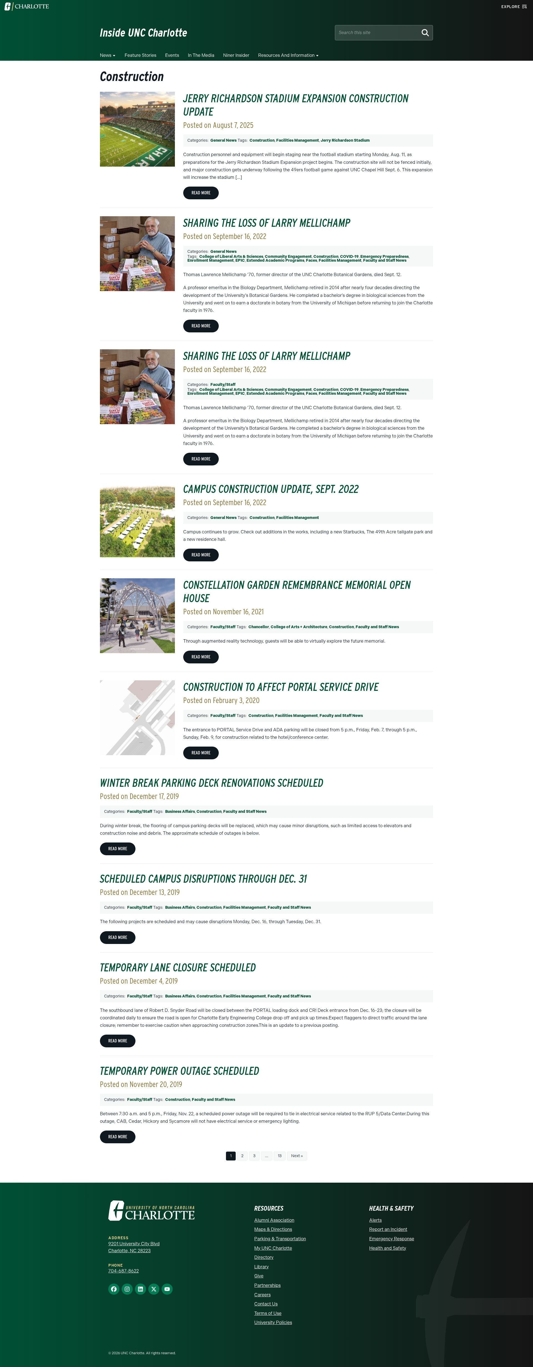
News (105, 55)
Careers (262, 1294)
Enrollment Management (210, 260)
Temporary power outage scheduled (179, 1071)
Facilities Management (297, 140)
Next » (297, 1156)
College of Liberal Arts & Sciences (231, 256)
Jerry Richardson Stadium (345, 140)
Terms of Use (267, 1313)
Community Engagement (288, 256)
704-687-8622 (123, 1271)
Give (258, 1276)
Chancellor (258, 627)
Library (261, 1266)
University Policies (273, 1322)
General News (223, 140)
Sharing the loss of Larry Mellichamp (266, 223)
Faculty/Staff (222, 384)
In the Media (201, 55)
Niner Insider (236, 55)
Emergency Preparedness (384, 256)
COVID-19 (349, 256)
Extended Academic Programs (275, 260)
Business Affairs (180, 811)
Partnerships (267, 1285)
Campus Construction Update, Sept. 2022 (271, 489)
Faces (311, 260)
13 (279, 1156)
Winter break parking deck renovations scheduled (211, 783)
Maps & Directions (273, 1229)
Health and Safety (387, 1248)
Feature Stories (140, 55)
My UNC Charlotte (273, 1248)
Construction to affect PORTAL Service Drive (281, 687)
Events (172, 55)
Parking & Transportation (280, 1238)
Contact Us (266, 1304)
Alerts (375, 1220)
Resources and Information (286, 55)
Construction (262, 140)
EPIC (240, 260)
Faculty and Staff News (384, 260)
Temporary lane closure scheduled (178, 967)
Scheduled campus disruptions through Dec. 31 (203, 878)
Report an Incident (388, 1229)
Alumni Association (274, 1220)
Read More (201, 192)
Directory (263, 1257)
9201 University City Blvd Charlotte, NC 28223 (134, 1247)
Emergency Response (391, 1238)
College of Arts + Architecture (299, 627)
